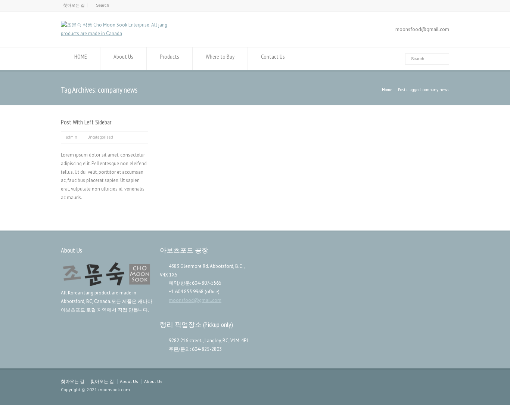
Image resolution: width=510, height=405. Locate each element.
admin (71, 137)
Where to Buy (220, 56)
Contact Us (273, 56)
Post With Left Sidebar (86, 122)
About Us (123, 56)
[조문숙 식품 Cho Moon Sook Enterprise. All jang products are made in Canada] (123, 33)
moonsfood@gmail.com (195, 300)
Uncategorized (100, 137)
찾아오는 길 (74, 5)
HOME (80, 56)
